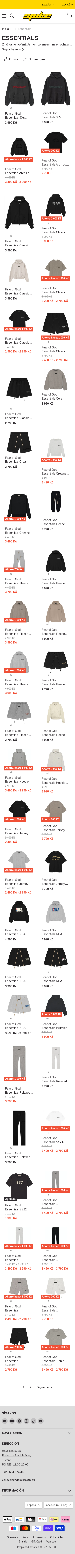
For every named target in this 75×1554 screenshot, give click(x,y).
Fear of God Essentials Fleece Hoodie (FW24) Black (56, 583)
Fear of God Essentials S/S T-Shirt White (53, 1142)
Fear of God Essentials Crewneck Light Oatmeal (55, 473)
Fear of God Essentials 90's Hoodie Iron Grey (16, 117)
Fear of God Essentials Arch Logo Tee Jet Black (55, 164)
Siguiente (43, 1387)
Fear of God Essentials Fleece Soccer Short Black (54, 684)
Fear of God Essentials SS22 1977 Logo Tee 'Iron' (18, 1209)
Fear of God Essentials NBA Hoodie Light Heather (55, 934)
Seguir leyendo (12, 49)
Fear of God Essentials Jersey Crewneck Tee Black (55, 883)
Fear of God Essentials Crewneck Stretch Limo (19, 532)
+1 (11, 108)
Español (46, 4)
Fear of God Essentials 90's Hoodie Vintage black (55, 117)
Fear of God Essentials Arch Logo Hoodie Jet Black (19, 173)
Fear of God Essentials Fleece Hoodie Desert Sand (55, 633)
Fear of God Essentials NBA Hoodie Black (15, 934)
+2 (47, 342)
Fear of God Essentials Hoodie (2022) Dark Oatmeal (19, 781)
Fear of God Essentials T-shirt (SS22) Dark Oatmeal (56, 1360)
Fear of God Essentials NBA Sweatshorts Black (54, 981)
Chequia (56, 1505)
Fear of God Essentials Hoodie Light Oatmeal (53, 782)
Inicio (5, 29)
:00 (26, 1464)
